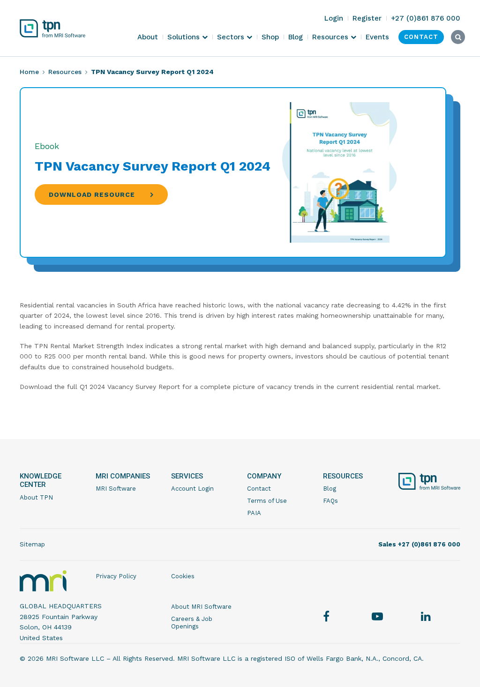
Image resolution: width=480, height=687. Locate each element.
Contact (259, 488)
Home (29, 71)
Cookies (183, 576)
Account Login (192, 488)
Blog (329, 488)
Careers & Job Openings (191, 622)
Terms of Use (267, 500)
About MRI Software (201, 606)
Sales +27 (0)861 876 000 (419, 544)
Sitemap (32, 544)
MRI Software (116, 488)
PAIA (254, 512)
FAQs (330, 500)
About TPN (36, 497)
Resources (65, 71)
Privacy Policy (116, 576)
